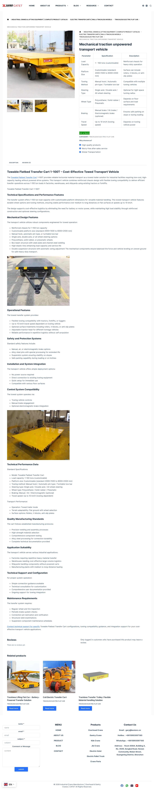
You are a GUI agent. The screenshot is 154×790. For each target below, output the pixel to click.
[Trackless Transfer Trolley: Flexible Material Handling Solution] (95, 677)
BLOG (76, 6)
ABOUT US (45, 6)
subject (21, 739)
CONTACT (108, 6)
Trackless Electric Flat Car (101, 137)
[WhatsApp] (127, 785)
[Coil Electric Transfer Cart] (59, 677)
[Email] (132, 785)
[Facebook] (143, 6)
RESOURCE (91, 6)
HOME (32, 6)
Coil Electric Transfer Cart (55, 697)
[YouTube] (146, 6)
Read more (13, 708)
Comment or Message (21, 746)
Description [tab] (13, 162)
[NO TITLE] (8, 19)
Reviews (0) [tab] (26, 162)
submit (21, 769)
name (21, 724)
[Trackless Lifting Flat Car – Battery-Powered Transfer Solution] (23, 677)
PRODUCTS (60, 6)
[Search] (150, 6)
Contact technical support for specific (23, 626)
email (21, 731)
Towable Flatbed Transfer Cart (24, 177)
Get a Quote (84, 133)
